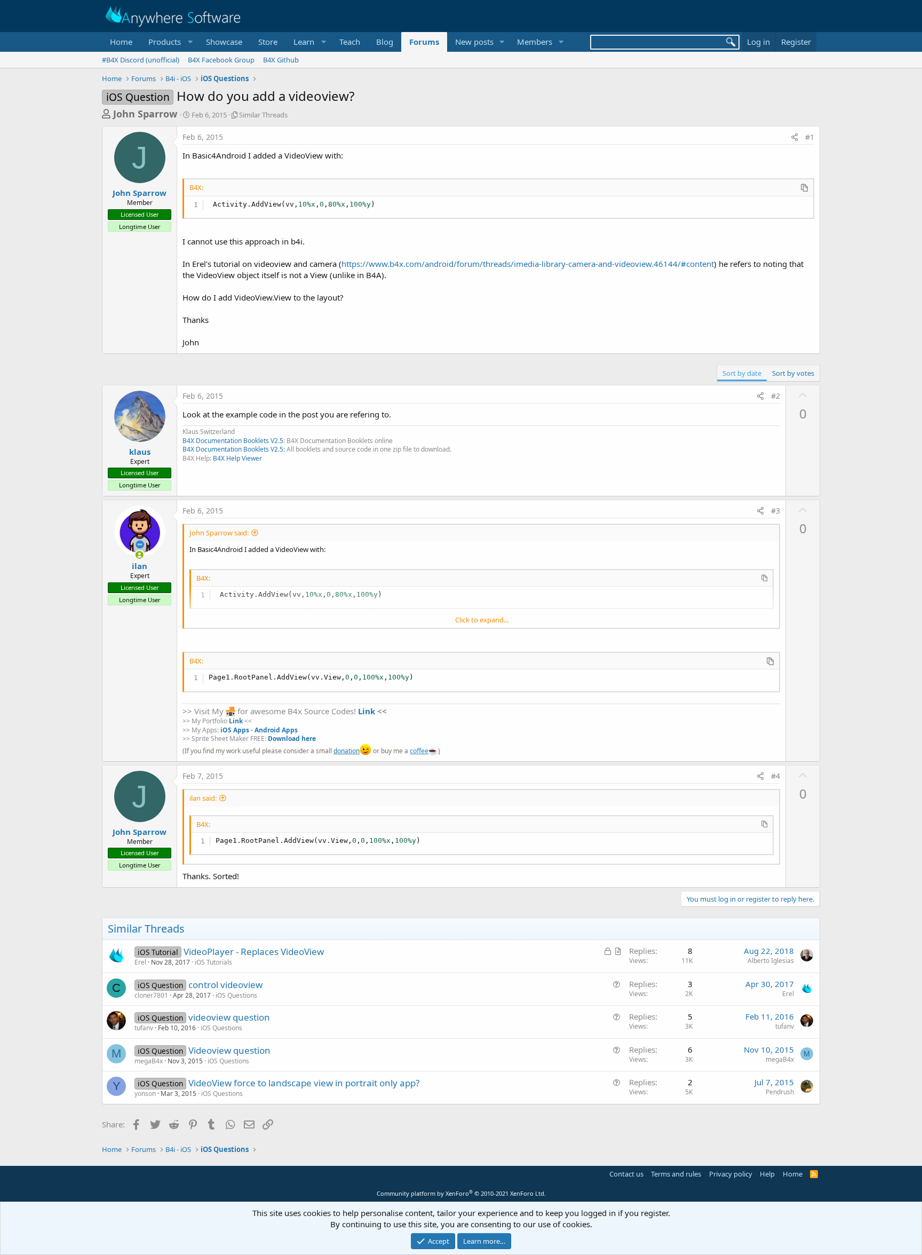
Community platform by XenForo (461, 1193)
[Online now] (139, 555)
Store (267, 41)
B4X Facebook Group (221, 60)
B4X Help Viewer (237, 458)
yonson (145, 1093)
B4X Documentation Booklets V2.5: (233, 449)
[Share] (794, 137)
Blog (384, 41)
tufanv (143, 1027)
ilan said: (203, 798)
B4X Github (281, 60)
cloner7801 (151, 995)
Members (534, 41)
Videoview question (229, 1050)
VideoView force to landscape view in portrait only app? (303, 1083)
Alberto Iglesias (771, 960)
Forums (424, 41)
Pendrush (780, 1091)
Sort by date (741, 373)
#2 (775, 396)
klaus (139, 451)
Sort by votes (793, 373)
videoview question (229, 1017)
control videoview (225, 984)
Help (767, 1174)
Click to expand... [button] (481, 620)
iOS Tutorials (213, 962)
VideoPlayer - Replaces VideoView (254, 951)
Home (121, 41)
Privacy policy (730, 1174)
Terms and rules (676, 1174)
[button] (169, 42)
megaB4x (148, 1060)
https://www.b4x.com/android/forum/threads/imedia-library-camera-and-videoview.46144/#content (527, 263)
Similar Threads (263, 115)
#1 (809, 137)
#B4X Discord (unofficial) (140, 60)
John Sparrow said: (219, 533)
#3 (775, 511)
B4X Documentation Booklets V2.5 (232, 440)
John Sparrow (145, 113)
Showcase (224, 41)
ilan (139, 566)
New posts (474, 41)
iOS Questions (236, 995)
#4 (775, 776)
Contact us (626, 1174)
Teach (349, 41)
